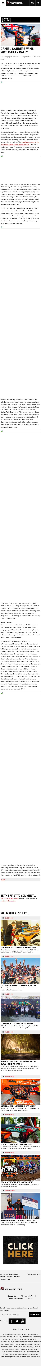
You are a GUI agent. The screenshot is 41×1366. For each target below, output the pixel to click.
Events (15, 1329)
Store (30, 1298)
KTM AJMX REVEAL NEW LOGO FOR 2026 (17, 1182)
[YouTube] (23, 1321)
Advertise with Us (27, 1296)
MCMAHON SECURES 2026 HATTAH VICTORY (19, 1220)
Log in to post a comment (10, 898)
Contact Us (12, 1296)
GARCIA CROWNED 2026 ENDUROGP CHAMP (18, 1106)
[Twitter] (17, 1322)
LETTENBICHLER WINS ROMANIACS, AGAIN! (18, 985)
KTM (3, 879)
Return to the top (33, 1274)
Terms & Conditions (16, 1298)
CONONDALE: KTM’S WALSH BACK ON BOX (18, 1023)
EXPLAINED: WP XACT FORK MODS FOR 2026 (18, 947)
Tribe (21, 1329)
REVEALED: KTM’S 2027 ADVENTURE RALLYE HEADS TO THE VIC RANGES (18, 1062)
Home (11, 1274)
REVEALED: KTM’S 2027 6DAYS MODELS (16, 1144)
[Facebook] (12, 1322)
